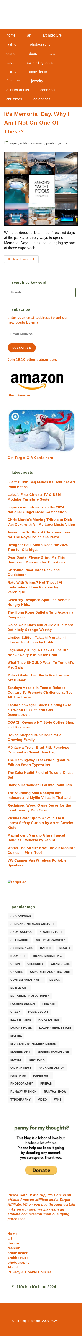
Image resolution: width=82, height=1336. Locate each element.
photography (21, 1083)
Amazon (27, 1200)
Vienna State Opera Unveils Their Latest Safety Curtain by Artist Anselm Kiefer (40, 822)
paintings (18, 1075)
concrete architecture (50, 971)
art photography (50, 939)
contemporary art (26, 979)
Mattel (16, 1035)
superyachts (18, 143)
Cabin (15, 963)
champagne (60, 963)
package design (52, 1067)
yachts (62, 143)
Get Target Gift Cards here (30, 458)
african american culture (32, 924)
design (54, 979)
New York (37, 1059)
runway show (55, 1091)
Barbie (45, 947)
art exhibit (19, 939)
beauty (65, 947)
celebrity (35, 963)
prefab (46, 1083)
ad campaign (20, 916)
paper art (41, 1075)
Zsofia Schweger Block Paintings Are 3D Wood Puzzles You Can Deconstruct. (39, 709)
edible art (19, 987)
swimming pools (42, 143)
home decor (38, 1011)
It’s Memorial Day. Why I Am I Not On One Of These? (36, 123)
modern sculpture (53, 1051)
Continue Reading (23, 260)
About (13, 1267)
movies (15, 1059)
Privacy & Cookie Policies (30, 1272)
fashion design (22, 1003)
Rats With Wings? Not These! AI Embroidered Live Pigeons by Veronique (35, 587)
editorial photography (29, 995)
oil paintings (20, 1067)
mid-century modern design (33, 1043)
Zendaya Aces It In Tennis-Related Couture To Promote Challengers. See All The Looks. (40, 692)
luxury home (21, 1027)
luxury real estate (55, 1027)
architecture (51, 931)
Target (64, 1200)
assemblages (21, 947)
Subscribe (21, 347)
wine (58, 1099)
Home (12, 1234)
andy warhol (21, 931)
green (15, 1011)
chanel (16, 971)
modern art (20, 1051)
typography (20, 1099)
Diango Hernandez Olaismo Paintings (40, 785)
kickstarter (48, 1019)
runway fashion (23, 1091)
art (10, 1238)
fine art (49, 1003)
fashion (14, 1248)
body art (18, 955)
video (42, 1099)
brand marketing (47, 955)
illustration (20, 1019)
